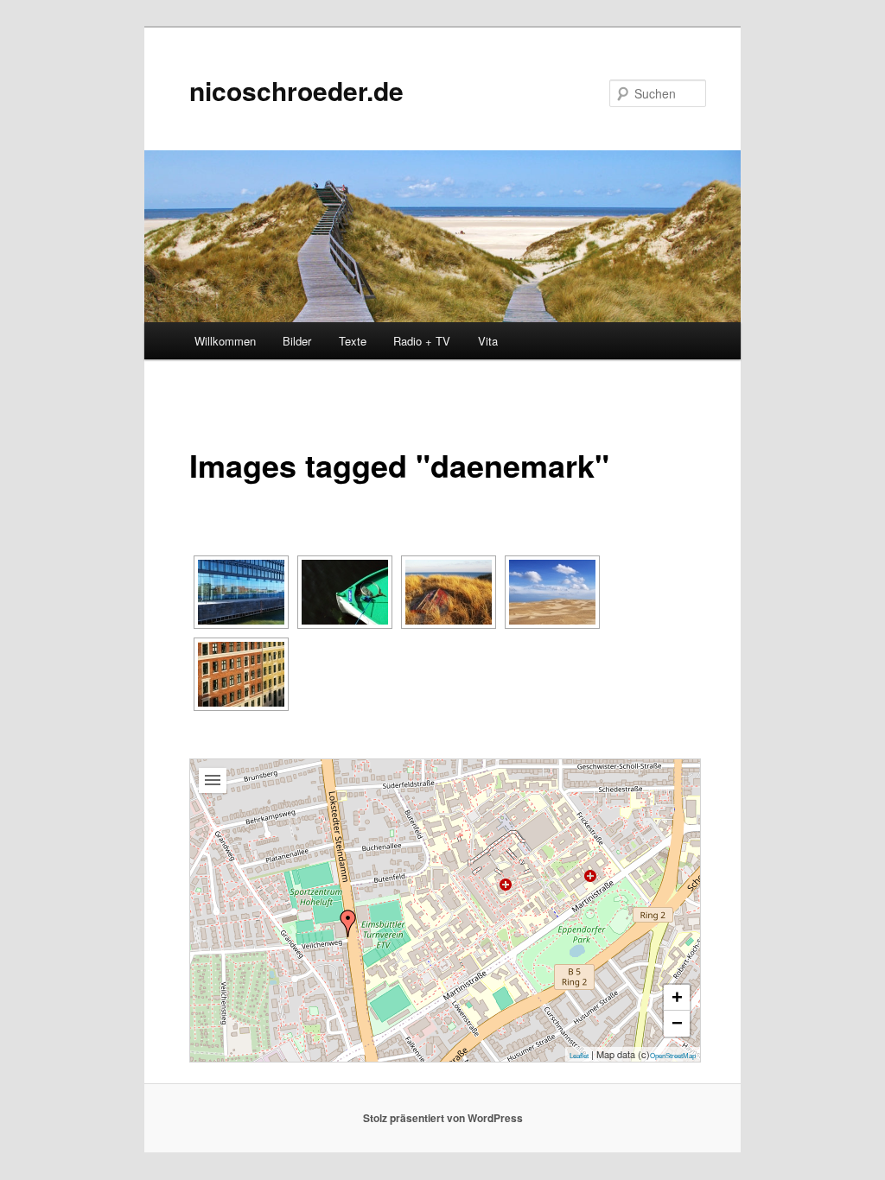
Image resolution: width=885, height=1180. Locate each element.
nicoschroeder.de (296, 90)
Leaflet (579, 1056)
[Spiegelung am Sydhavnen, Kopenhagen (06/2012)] (241, 592)
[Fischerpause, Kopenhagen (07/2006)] (345, 592)
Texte (352, 341)
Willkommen (225, 341)
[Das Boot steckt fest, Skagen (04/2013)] (448, 592)
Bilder (297, 341)
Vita (488, 341)
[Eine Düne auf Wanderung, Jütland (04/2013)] (552, 592)
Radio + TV (421, 341)
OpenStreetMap (673, 1056)
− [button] (677, 1023)
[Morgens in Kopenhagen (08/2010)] (241, 674)
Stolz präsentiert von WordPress (443, 1118)
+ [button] (677, 997)
